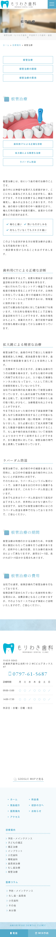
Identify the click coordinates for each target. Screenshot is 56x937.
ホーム (14, 799)
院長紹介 (15, 805)
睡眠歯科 (13, 859)
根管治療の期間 (28, 69)
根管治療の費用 (28, 78)
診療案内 (11, 830)
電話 (15, 933)
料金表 (35, 799)
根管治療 (28, 60)
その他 (12, 906)
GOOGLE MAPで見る (31, 779)
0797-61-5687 (30, 674)
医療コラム (12, 882)
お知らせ (36, 811)
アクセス (15, 817)
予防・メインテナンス (20, 838)
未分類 (12, 910)
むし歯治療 (14, 868)
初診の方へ (38, 805)
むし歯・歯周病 (17, 896)
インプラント (15, 851)
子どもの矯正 (15, 843)
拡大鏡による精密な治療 (28, 153)
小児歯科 (13, 855)
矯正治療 (13, 847)
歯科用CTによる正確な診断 (28, 144)
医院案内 (15, 811)
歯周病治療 (14, 863)
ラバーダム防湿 (28, 162)
